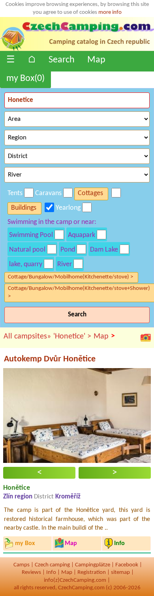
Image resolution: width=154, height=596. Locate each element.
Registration (91, 572)
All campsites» (27, 336)
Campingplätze (92, 565)
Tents (15, 193)
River (64, 264)
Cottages (90, 193)
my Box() (25, 78)
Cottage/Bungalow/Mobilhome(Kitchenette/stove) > (70, 277)
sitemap (120, 572)
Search (62, 60)
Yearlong (68, 208)
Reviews (31, 572)
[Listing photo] (146, 337)
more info (110, 12)
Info (51, 572)
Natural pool (27, 250)
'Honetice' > (72, 336)
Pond (67, 250)
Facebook (126, 565)
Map (96, 60)
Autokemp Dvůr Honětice (50, 359)
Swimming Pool (31, 235)
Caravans (48, 193)
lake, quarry (25, 264)
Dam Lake (104, 250)
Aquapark (81, 235)
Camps (21, 565)
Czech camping (52, 565)
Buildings (23, 208)
